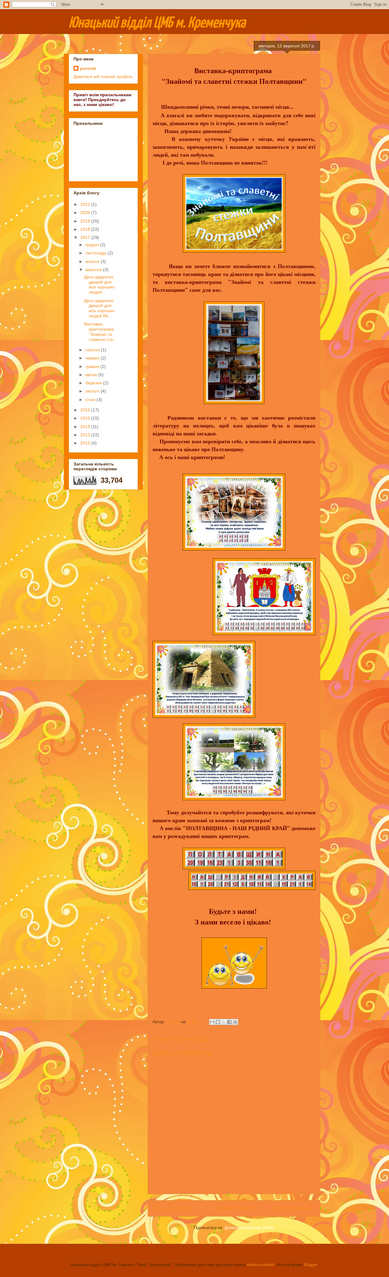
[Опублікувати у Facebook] (229, 1022)
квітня (91, 374)
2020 (85, 212)
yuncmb (88, 68)
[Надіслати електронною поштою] (212, 1022)
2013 (85, 434)
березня (94, 382)
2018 (85, 229)
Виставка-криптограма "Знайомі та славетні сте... (100, 332)
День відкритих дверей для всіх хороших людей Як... (99, 308)
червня (93, 358)
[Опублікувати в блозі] (218, 1022)
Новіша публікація (173, 1208)
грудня (92, 244)
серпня (93, 349)
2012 (85, 443)
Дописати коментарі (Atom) (249, 1227)
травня (92, 366)
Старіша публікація (293, 1208)
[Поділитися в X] (224, 1022)
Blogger (310, 1264)
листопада (96, 252)
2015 (85, 418)
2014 (85, 426)
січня (91, 399)
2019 (85, 221)
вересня (94, 269)
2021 (85, 204)
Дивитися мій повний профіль (103, 76)
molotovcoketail (260, 1264)
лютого (93, 391)
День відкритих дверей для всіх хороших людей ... (99, 284)
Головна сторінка (233, 1208)
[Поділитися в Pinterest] (235, 1022)
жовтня (93, 261)
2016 (85, 409)
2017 (85, 237)
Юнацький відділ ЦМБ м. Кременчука (157, 23)
